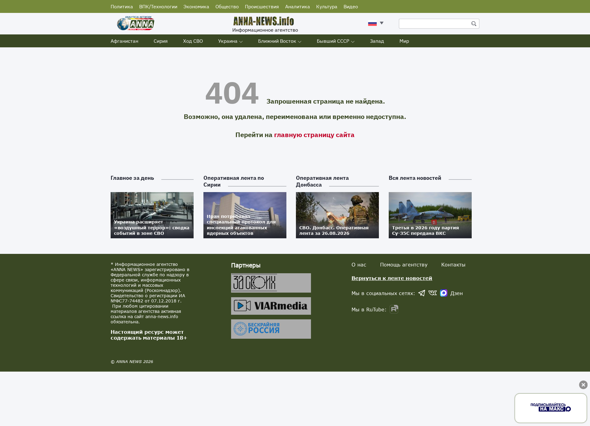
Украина (228, 41)
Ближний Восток (277, 41)
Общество (227, 6)
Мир (404, 41)
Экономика (196, 6)
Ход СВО (193, 41)
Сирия (161, 41)
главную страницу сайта (314, 134)
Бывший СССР (333, 41)
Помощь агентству (403, 264)
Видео (351, 6)
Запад (377, 41)
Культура (326, 6)
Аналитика (297, 6)
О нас (359, 264)
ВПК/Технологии (158, 6)
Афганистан (124, 41)
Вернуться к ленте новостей (392, 278)
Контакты (453, 264)
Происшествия (262, 6)
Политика (122, 6)
